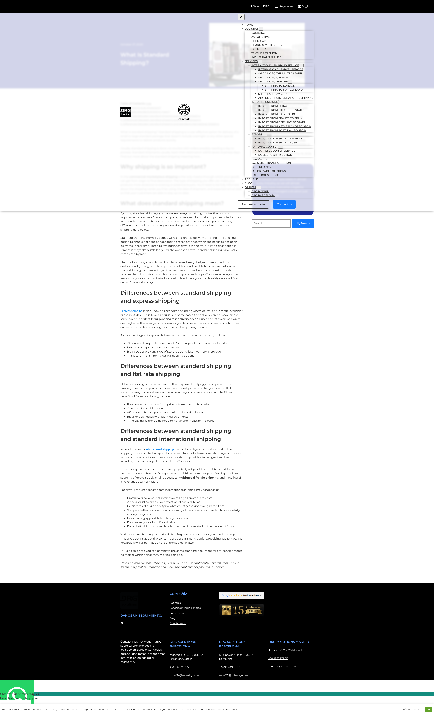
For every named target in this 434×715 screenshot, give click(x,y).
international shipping (159, 449)
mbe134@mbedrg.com (184, 675)
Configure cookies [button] (411, 709)
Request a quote (253, 204)
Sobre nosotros (179, 613)
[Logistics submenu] (261, 29)
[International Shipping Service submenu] (301, 65)
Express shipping (131, 311)
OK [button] (428, 709)
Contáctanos (178, 623)
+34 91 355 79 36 (278, 658)
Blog (172, 618)
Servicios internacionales (185, 607)
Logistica (175, 602)
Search (305, 223)
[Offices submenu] (258, 187)
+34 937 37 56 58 (180, 667)
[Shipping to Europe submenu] (290, 82)
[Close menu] (241, 17)
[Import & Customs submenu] (280, 102)
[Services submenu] (260, 61)
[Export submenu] (264, 134)
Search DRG (261, 6)
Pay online (286, 6)
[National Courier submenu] (280, 147)
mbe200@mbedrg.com (283, 666)
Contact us (284, 204)
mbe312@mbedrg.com (233, 675)
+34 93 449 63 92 (229, 667)
